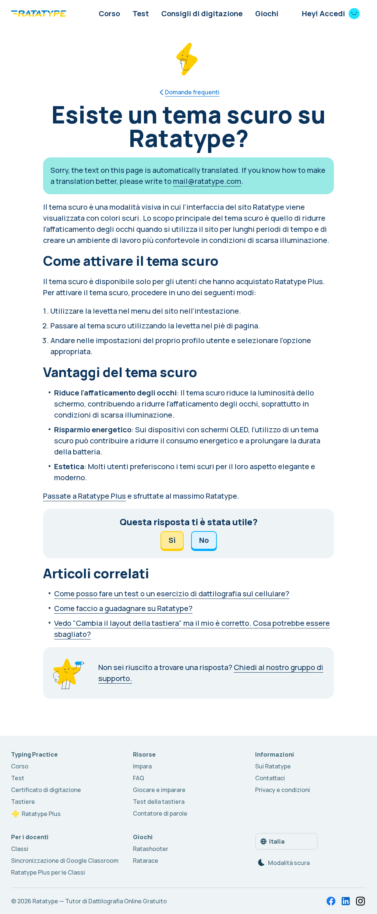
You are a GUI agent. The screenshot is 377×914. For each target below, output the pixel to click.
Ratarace (145, 861)
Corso (109, 13)
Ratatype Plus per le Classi (48, 872)
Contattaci (270, 778)
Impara (142, 766)
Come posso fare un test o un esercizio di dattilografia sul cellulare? (171, 594)
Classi (19, 849)
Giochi (266, 13)
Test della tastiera (158, 802)
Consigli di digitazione (202, 13)
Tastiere (23, 802)
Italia (277, 841)
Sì (172, 540)
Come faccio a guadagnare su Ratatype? (123, 608)
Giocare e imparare (159, 790)
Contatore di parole (160, 813)
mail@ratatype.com (207, 181)
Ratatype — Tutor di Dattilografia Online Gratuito (99, 901)
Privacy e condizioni (282, 790)
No (204, 540)
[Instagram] (360, 901)
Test (141, 13)
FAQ (138, 778)
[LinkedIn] (345, 901)
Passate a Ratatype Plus (84, 496)
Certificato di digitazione (46, 790)
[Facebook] (331, 901)
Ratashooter (150, 849)
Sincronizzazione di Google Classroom (65, 861)
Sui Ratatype (273, 766)
